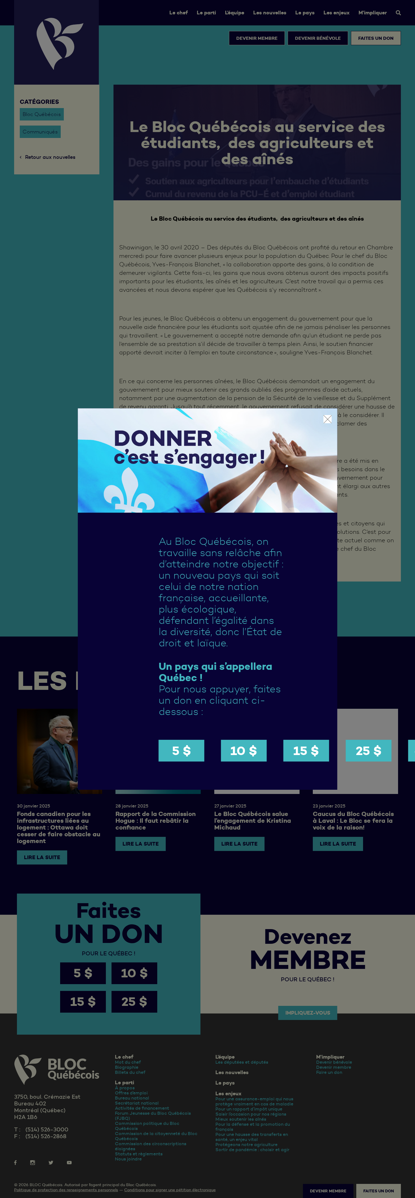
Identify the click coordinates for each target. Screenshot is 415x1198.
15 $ (306, 750)
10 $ (243, 750)
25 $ (369, 750)
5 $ (181, 750)
